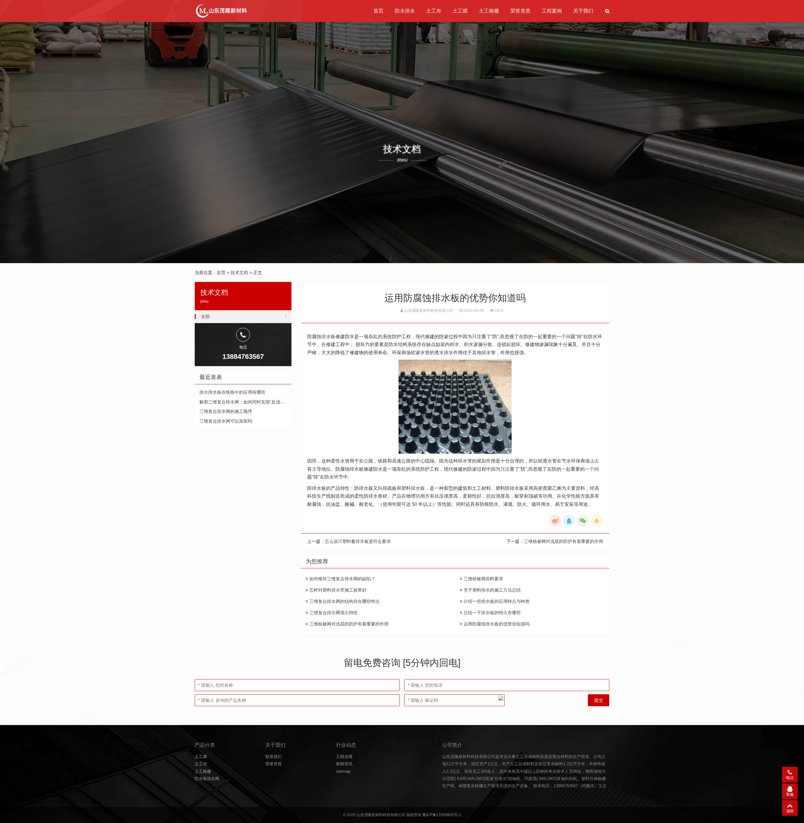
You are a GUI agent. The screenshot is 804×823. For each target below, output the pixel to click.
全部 (205, 316)
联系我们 (273, 756)
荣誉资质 (520, 11)
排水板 (328, 336)
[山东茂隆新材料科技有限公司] (221, 11)
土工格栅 (489, 11)
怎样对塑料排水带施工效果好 (337, 590)
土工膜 (460, 11)
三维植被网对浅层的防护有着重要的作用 (563, 541)
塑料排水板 (413, 488)
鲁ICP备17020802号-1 (441, 815)
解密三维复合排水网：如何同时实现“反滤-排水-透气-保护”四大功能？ (267, 401)
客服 (790, 794)
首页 (378, 11)
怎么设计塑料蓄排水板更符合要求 (358, 541)
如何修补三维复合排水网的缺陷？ (341, 578)
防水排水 (405, 11)
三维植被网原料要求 (482, 578)
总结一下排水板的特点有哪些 (491, 612)
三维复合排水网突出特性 (333, 612)
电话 (790, 778)
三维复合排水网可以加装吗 (225, 421)
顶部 (790, 811)
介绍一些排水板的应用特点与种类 (496, 601)
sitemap (343, 771)
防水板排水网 (207, 778)
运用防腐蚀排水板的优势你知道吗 (496, 623)
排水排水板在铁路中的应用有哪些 (232, 392)
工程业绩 (344, 756)
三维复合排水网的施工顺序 (225, 411)
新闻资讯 (344, 763)
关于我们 (583, 11)
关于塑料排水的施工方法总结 (491, 590)
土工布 (433, 11)
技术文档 (239, 272)
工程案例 (552, 11)
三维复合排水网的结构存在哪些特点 (344, 601)
